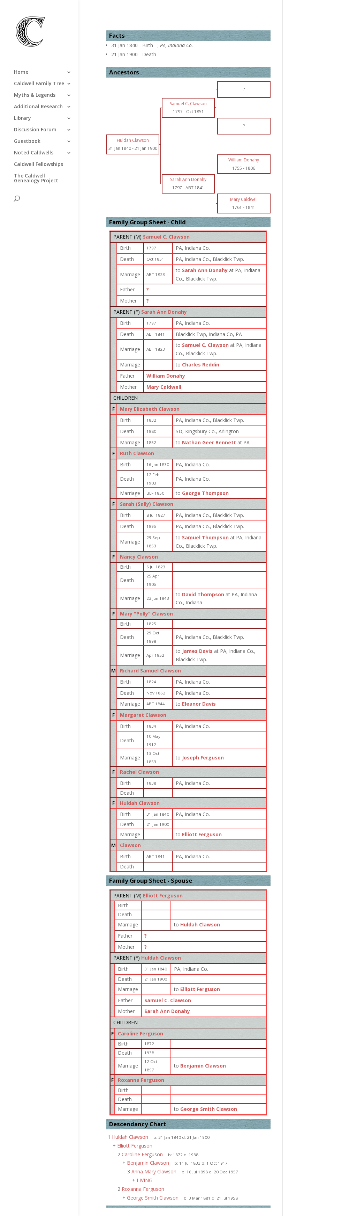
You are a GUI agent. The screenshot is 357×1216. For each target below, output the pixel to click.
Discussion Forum (35, 130)
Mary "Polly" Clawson (146, 613)
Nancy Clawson (139, 556)
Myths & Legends (34, 95)
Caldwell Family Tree (39, 84)
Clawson (130, 845)
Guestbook (27, 141)
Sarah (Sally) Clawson (146, 504)
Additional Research (38, 107)
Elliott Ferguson (163, 895)
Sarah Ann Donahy (164, 311)
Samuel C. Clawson (166, 236)
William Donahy (165, 375)
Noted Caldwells (33, 153)
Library (22, 118)
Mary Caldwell (163, 387)
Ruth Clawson (137, 453)
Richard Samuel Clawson (150, 670)
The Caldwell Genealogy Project (36, 178)
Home (21, 72)
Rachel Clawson (139, 772)
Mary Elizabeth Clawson (150, 409)
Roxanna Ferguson (141, 1080)
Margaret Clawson (143, 715)
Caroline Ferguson (140, 1033)
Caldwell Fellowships (38, 164)
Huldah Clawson (140, 803)
